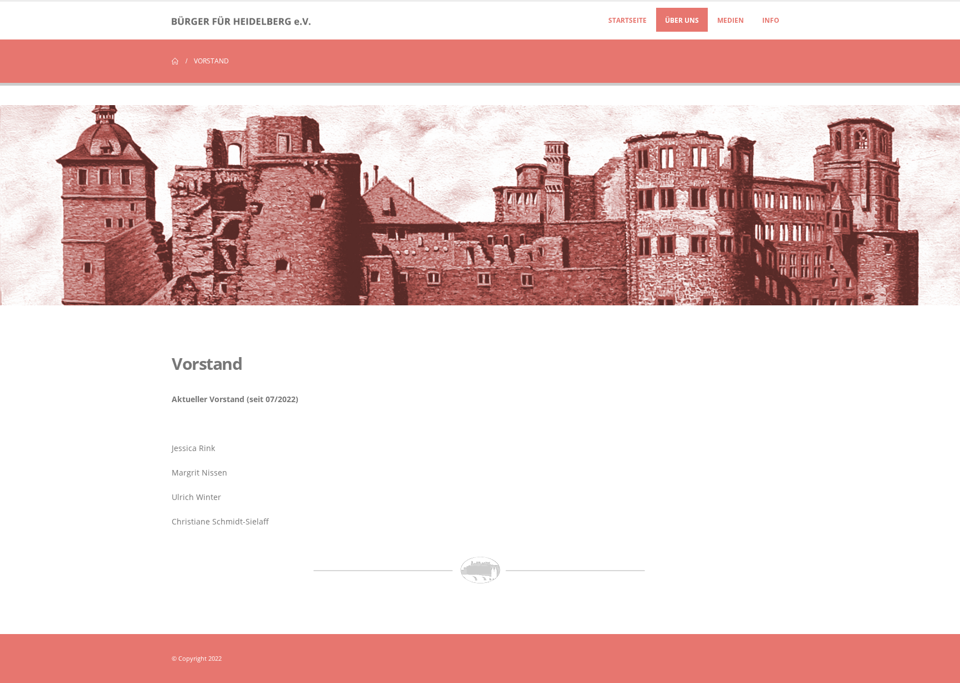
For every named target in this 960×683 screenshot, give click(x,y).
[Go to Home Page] (175, 61)
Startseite (627, 20)
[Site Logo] (241, 20)
